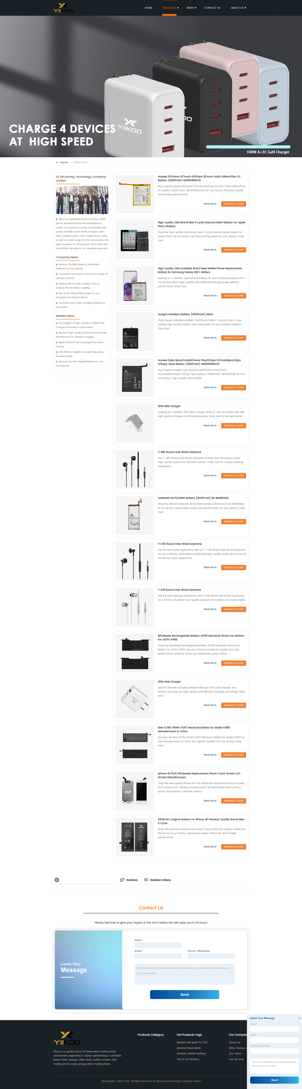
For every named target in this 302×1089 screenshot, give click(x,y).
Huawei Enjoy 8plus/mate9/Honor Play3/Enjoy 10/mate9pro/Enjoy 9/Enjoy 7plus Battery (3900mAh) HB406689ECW (199, 362)
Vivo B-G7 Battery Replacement (188, 1059)
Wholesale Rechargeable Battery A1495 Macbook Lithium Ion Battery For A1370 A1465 (201, 638)
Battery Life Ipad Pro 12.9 (192, 1042)
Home (148, 8)
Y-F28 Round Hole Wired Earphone (179, 590)
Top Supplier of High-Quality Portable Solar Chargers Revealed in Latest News (80, 325)
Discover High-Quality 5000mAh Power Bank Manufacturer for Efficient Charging (81, 335)
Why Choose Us (239, 1048)
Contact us (212, 8)
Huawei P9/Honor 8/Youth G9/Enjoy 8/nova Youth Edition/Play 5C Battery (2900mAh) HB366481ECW (199, 178)
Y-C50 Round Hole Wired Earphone (180, 544)
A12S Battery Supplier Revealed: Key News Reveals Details (79, 354)
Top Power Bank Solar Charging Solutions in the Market (80, 305)
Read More (210, 204)
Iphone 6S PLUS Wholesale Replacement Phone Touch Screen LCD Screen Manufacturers (199, 775)
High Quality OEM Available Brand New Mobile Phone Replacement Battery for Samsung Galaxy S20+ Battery (200, 270)
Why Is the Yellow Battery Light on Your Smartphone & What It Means (78, 295)
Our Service (236, 1059)
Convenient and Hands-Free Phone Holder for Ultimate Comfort (82, 276)
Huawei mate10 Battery (191, 1054)
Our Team (235, 1054)
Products (169, 8)
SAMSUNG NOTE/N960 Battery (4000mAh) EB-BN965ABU (193, 498)
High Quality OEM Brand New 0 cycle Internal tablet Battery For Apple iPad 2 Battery (201, 224)
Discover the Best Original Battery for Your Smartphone (80, 364)
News (190, 8)
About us (237, 8)
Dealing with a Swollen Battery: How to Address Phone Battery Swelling (78, 286)
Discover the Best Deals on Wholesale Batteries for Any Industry (77, 266)
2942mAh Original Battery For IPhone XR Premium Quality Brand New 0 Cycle (201, 821)
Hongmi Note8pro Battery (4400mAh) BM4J (185, 314)
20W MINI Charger (169, 406)
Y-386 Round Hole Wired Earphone (179, 452)
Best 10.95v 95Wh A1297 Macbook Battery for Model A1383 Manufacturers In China (194, 729)
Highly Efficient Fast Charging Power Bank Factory (79, 344)
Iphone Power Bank (189, 1048)
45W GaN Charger (169, 682)
